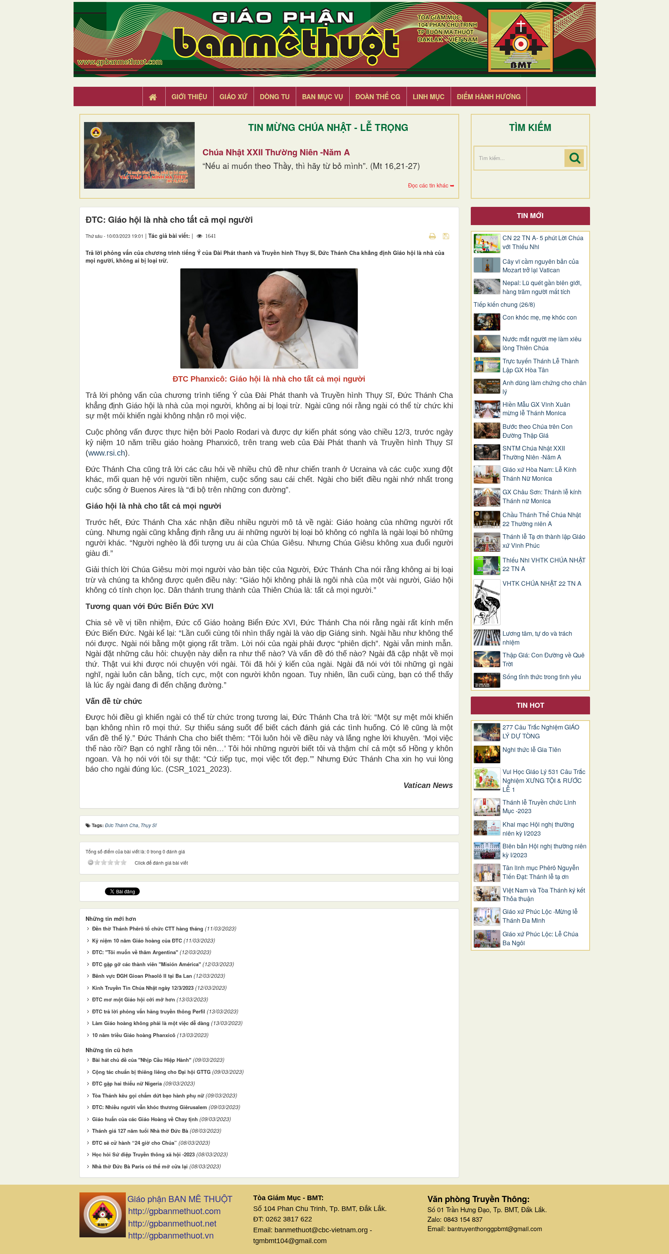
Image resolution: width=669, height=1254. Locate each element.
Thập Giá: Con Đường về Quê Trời (544, 659)
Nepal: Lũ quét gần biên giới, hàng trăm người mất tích (542, 287)
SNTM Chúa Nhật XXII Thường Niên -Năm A (534, 452)
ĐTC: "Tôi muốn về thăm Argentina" (135, 952)
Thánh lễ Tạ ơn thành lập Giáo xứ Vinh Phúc (544, 541)
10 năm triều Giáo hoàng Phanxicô (133, 1035)
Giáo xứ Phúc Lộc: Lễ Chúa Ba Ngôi (540, 938)
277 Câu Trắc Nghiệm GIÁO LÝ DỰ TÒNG (541, 731)
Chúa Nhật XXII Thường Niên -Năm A (276, 152)
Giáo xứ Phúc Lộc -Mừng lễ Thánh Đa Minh (540, 916)
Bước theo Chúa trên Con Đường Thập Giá (538, 431)
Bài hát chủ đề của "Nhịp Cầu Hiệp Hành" (141, 1059)
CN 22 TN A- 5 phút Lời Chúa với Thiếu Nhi (543, 242)
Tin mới (530, 215)
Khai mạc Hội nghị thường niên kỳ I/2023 (538, 829)
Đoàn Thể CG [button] (377, 96)
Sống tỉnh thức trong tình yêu (542, 677)
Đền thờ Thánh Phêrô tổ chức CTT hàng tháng (147, 928)
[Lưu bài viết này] (447, 235)
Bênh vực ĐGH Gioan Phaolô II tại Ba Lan (142, 975)
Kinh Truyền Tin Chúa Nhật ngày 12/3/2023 (143, 987)
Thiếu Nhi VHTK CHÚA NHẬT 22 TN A (544, 564)
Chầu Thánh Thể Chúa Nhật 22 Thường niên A (542, 519)
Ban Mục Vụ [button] (322, 96)
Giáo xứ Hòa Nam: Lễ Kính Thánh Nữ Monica (539, 474)
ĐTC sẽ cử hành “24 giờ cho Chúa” (134, 1142)
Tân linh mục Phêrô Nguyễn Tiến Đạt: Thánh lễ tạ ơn (541, 872)
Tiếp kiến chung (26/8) (504, 304)
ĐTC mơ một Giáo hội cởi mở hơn (133, 999)
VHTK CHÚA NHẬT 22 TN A (542, 583)
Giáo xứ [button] (233, 96)
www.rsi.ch (106, 453)
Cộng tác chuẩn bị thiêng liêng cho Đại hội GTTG (151, 1071)
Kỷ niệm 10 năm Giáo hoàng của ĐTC (137, 940)
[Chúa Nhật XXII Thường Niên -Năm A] (139, 155)
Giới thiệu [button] (189, 96)
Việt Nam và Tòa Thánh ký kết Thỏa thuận (544, 894)
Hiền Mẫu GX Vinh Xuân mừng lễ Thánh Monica (536, 409)
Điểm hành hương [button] (489, 96)
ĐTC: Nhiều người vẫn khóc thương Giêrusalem (149, 1107)
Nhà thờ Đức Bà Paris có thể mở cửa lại (140, 1166)
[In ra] (433, 235)
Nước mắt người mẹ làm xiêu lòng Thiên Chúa (542, 343)
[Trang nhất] (153, 97)
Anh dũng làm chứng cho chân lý (545, 387)
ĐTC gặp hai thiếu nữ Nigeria (127, 1083)
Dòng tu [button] (275, 96)
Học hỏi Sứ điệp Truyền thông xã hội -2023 (143, 1154)
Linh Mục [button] (428, 96)
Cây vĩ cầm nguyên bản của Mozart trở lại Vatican (541, 266)
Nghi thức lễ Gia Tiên (532, 749)
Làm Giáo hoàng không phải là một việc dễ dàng (150, 1023)
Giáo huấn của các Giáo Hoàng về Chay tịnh (145, 1119)
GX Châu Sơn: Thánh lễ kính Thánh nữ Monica (542, 496)
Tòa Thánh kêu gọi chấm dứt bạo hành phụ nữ (148, 1095)
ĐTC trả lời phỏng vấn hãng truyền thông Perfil (148, 1011)
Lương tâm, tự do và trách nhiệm (537, 638)
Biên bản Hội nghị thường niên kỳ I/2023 (545, 850)
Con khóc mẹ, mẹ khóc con (540, 317)
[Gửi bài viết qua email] (419, 235)
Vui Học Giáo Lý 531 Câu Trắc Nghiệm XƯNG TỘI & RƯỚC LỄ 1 (544, 780)
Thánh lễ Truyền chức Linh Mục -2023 (539, 806)
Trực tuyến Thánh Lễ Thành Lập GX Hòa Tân (541, 365)
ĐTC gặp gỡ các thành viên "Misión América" (146, 964)
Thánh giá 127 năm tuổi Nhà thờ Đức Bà (140, 1130)
